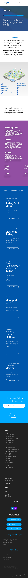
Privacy (18, 575)
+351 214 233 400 (14, 520)
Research (7, 487)
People (7, 495)
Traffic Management (11, 463)
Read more (12, 218)
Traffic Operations (9, 462)
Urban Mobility (8, 453)
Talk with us (15, 528)
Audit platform (10, 467)
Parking (9, 458)
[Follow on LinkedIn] (12, 508)
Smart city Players (9, 477)
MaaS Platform (10, 454)
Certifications (8, 496)
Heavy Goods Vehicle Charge (13, 449)
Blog (6, 491)
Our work (7, 483)
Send (13, 415)
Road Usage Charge (11, 447)
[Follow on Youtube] (15, 508)
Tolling (6, 433)
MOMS (9, 460)
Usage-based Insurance (12, 451)
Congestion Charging (12, 456)
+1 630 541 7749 (15, 524)
